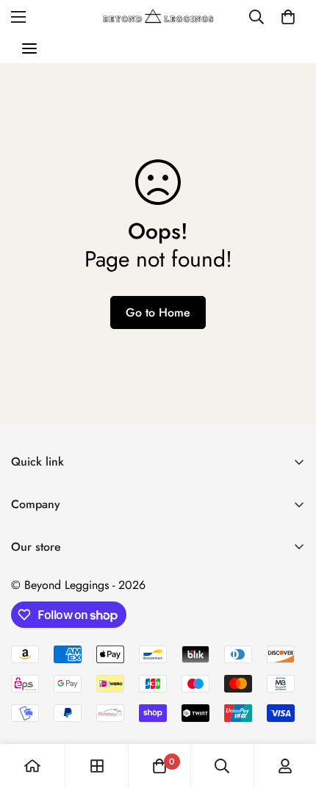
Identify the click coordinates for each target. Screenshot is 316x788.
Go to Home (158, 312)
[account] (285, 766)
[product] (32, 766)
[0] (288, 17)
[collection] (97, 766)
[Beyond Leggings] (158, 16)
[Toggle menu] (29, 48)
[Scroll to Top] (289, 710)
